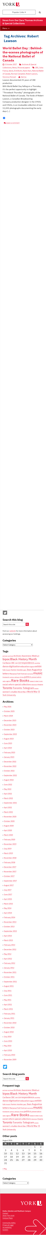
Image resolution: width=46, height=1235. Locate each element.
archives (10, 656)
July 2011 (7, 991)
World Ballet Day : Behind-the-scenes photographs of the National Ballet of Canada (23, 54)
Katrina (23, 77)
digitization (14, 666)
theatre (40, 684)
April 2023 (8, 748)
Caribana (7, 663)
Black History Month (23, 659)
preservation (36, 677)
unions (36, 688)
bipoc (6, 659)
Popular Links (18, 12)
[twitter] (5, 613)
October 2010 (9, 1027)
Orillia (22, 677)
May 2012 (7, 954)
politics (27, 676)
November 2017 (10, 871)
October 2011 (9, 977)
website (12, 631)
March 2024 (8, 716)
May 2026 (7, 707)
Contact (5, 1213)
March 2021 (8, 812)
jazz (24, 670)
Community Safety (9, 1223)
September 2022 (10, 775)
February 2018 (9, 862)
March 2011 (8, 1009)
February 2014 (9, 917)
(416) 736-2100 (8, 1216)
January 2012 (9, 968)
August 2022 (9, 780)
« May (5, 1169)
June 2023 (8, 743)
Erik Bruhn (18, 71)
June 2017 (8, 894)
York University (9, 695)
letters (6, 673)
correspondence (26, 662)
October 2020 (9, 821)
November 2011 (10, 972)
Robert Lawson (31, 74)
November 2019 (10, 844)
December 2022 (10, 761)
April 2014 (8, 913)
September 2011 (10, 981)
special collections (23, 684)
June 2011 (8, 995)
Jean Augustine (34, 669)
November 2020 (10, 816)
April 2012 (8, 959)
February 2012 (9, 963)
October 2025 (9, 711)
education (24, 666)
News (14, 67)
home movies (17, 669)
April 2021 (8, 807)
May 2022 (7, 789)
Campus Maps (8, 1218)
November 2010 (10, 1023)
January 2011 (9, 1018)
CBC (36, 67)
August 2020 (9, 826)
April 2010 (8, 1050)
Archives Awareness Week (25, 655)
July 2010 (7, 1036)
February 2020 (9, 839)
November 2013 (10, 922)
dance (11, 71)
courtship (37, 663)
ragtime (8, 681)
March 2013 (8, 940)
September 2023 (10, 734)
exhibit (38, 666)
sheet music (39, 681)
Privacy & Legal (8, 1225)
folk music (7, 670)
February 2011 (9, 1014)
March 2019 (8, 853)
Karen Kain (27, 71)
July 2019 (7, 849)
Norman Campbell (18, 74)
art (38, 656)
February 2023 (9, 752)
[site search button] (27, 624)
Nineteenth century (8, 677)
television (34, 685)
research (32, 681)
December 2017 (10, 867)
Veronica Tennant (9, 77)
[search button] (40, 12)
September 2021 (10, 803)
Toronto (7, 688)
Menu (4, 28)
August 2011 (9, 986)
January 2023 (9, 757)
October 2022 (9, 771)
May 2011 (7, 1000)
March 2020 (8, 835)
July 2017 (7, 890)
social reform (8, 684)
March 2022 (8, 798)
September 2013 (10, 931)
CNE (16, 663)
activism (5, 656)
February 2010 (9, 1055)
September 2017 (10, 881)
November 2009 (10, 1059)
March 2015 (8, 904)
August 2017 (9, 885)
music (37, 673)
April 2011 (8, 1004)
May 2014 (7, 908)
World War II (33, 691)
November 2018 (10, 858)
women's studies (10, 691)
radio (4, 681)
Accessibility (7, 1227)
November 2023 (10, 725)
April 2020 (8, 830)
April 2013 (8, 936)
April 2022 (8, 794)
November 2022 (10, 766)
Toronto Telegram (23, 688)
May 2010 (7, 1046)
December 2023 (10, 720)
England (32, 666)
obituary (17, 677)
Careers (5, 1230)
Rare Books (20, 680)
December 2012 (10, 949)
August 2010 (9, 1032)
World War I (22, 692)
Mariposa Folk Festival (18, 674)
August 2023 (9, 739)
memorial (30, 674)
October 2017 (9, 876)
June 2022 (8, 784)
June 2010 (8, 1041)
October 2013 (9, 926)
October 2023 (9, 729)
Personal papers (24, 67)
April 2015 (8, 899)
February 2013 (9, 945)
